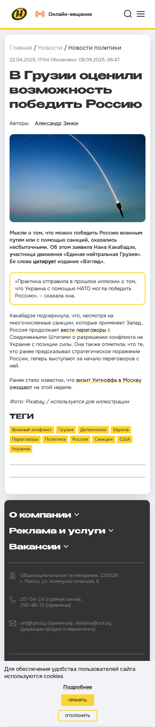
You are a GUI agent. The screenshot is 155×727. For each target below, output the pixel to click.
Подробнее (77, 687)
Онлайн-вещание (70, 14)
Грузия (66, 429)
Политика (55, 439)
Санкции (104, 439)
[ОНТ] (19, 14)
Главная (21, 48)
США (125, 439)
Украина (21, 448)
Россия (80, 439)
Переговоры (25, 439)
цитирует (44, 261)
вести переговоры (83, 329)
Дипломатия (93, 429)
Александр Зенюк (57, 123)
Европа (121, 429)
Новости (50, 48)
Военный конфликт (32, 429)
